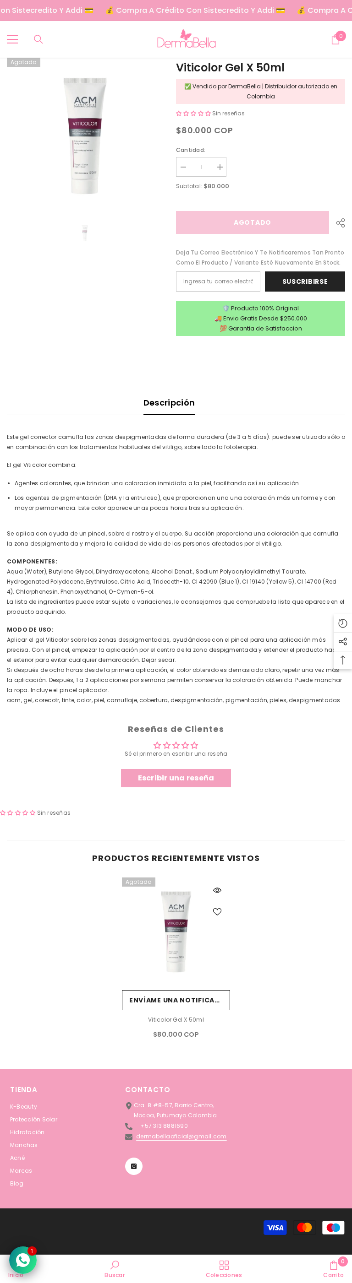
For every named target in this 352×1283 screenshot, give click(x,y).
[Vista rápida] (217, 890)
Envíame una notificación (179, 1000)
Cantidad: (190, 150)
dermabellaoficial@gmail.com (181, 1136)
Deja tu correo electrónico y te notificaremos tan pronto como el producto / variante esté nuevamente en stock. (260, 257)
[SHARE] (337, 223)
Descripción (169, 402)
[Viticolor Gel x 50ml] (176, 931)
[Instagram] (134, 1166)
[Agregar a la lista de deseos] (217, 911)
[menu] (12, 39)
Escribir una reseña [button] (176, 778)
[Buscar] (38, 39)
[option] (84, 135)
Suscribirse (305, 281)
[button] (194, 113)
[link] (114, 1268)
